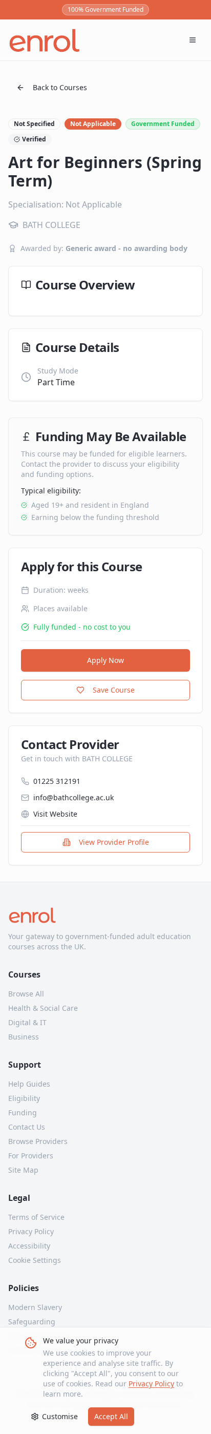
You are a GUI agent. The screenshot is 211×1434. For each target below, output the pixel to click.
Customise (60, 1416)
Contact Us (26, 1127)
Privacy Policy (151, 1383)
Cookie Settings (34, 1260)
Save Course (114, 690)
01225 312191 (56, 781)
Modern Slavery (35, 1307)
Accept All (111, 1416)
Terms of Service (36, 1217)
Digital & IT (27, 1022)
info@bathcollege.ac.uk (73, 797)
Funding (22, 1112)
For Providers (30, 1155)
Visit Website (55, 814)
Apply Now (105, 660)
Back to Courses (60, 87)
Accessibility (29, 1246)
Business (23, 1037)
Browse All (26, 994)
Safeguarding (31, 1321)
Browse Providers (38, 1141)
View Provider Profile (114, 842)
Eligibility (24, 1098)
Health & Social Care (43, 1008)
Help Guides (29, 1084)
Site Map (23, 1170)
